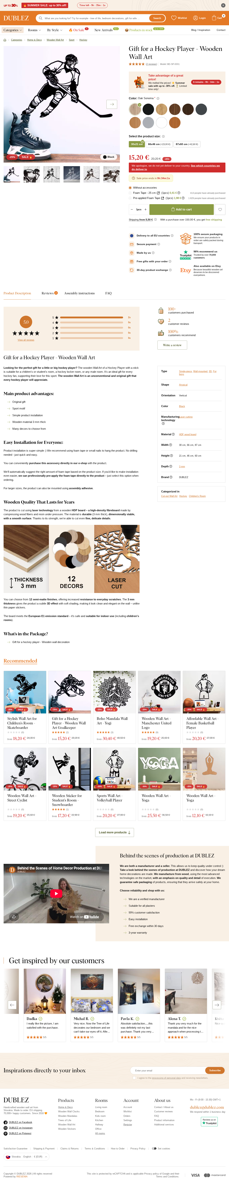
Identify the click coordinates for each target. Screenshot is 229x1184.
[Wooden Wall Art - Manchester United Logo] (159, 692)
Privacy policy (151, 1173)
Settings (127, 1120)
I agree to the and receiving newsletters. (173, 1078)
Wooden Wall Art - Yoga (156, 797)
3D (210, 371)
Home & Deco (65, 1107)
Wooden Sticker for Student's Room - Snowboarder (67, 800)
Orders (126, 1116)
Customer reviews (163, 1111)
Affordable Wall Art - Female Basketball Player (202, 723)
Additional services (164, 1124)
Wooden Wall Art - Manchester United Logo (156, 723)
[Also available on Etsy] (185, 270)
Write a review (172, 345)
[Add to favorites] (220, 209)
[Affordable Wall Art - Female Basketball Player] (204, 692)
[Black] (12, 174)
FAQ (156, 1116)
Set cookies (164, 1148)
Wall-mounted (200, 371)
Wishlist (127, 1111)
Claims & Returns (69, 1148)
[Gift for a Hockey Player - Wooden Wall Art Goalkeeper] (69, 692)
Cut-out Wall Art (169, 496)
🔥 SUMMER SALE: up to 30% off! (44, 5)
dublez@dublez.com (207, 1107)
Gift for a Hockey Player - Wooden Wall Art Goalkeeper (69, 723)
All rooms (100, 1133)
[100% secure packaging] (185, 239)
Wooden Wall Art (66, 1124)
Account (127, 1107)
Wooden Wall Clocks (69, 1111)
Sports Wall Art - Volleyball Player (110, 797)
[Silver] (72, 174)
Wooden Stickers (67, 1129)
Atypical (183, 384)
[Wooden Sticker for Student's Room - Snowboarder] (69, 769)
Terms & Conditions (95, 1148)
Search (157, 18)
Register (127, 1124)
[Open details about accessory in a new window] (158, 193)
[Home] (5, 40)
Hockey (183, 496)
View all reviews (26, 340)
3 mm (182, 466)
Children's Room (197, 496)
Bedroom (99, 1111)
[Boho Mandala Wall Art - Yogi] (114, 692)
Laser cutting (186, 417)
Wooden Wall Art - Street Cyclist (21, 797)
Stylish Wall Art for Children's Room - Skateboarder (22, 723)
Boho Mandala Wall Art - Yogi (112, 720)
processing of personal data (166, 1078)
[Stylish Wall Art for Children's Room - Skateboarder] (25, 692)
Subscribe (215, 1070)
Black (182, 406)
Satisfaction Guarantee (15, 1148)
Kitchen (99, 1120)
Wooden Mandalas (67, 1116)
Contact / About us (164, 1107)
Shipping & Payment (44, 1148)
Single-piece (185, 371)
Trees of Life (64, 1120)
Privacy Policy (137, 1148)
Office (98, 1129)
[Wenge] (92, 174)
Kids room (100, 1116)
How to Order (118, 1148)
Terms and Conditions (167, 1176)
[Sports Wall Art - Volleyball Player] (114, 769)
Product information (164, 1120)
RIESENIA (22, 1176)
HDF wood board (187, 434)
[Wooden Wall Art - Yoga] (159, 769)
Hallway (99, 1124)
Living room (101, 1107)
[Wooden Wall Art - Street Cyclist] (25, 769)
